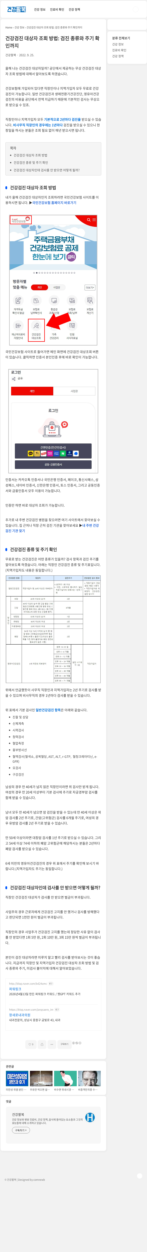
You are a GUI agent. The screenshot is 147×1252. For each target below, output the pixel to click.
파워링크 (15, 989)
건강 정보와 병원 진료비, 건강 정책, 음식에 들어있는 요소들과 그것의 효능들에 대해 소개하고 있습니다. (47, 1121)
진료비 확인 (57, 9)
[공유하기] (42, 1044)
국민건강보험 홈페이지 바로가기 (54, 202)
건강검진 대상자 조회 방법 (30, 155)
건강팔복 (18, 1114)
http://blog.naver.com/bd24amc (28, 983)
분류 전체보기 (121, 38)
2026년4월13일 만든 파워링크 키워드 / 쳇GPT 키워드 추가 (44, 994)
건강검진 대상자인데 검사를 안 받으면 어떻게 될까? (47, 170)
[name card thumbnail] (90, 1117)
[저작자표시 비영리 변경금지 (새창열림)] (76, 1043)
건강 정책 (74, 9)
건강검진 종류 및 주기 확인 (31, 162)
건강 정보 (40, 9)
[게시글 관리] (52, 1044)
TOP (140, 1176)
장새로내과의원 (19, 1015)
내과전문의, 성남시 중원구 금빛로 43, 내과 (34, 1020)
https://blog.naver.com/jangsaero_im (31, 1009)
